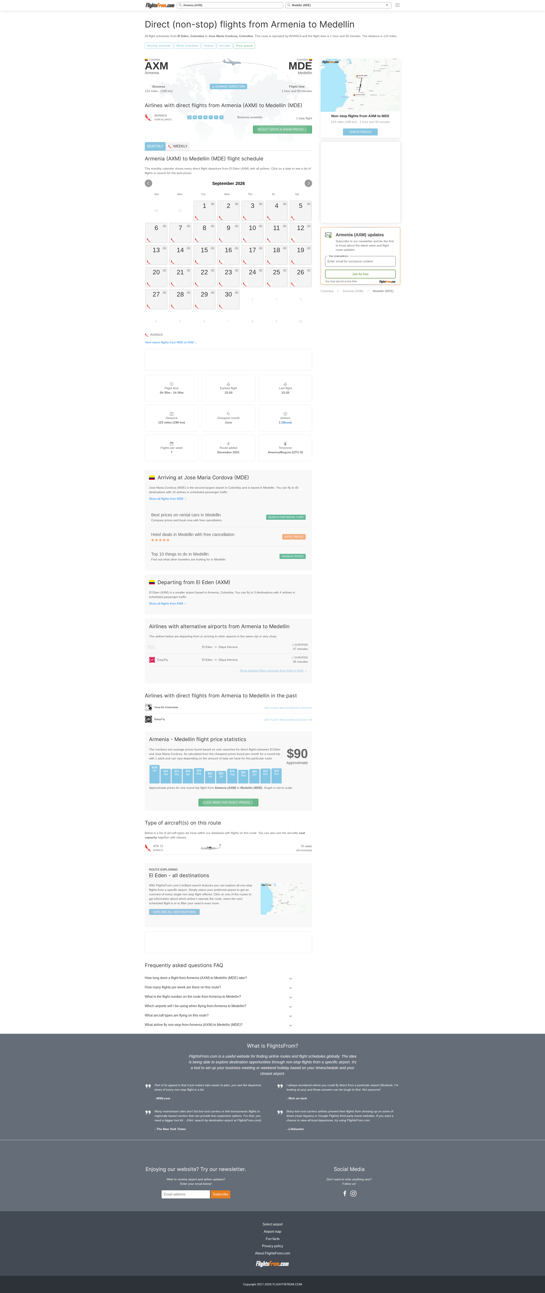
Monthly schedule (159, 45)
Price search (244, 45)
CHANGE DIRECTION (229, 86)
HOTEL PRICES (294, 536)
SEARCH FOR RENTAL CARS (286, 517)
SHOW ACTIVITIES (293, 556)
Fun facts (273, 1239)
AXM (156, 66)
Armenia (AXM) (353, 291)
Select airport (272, 1224)
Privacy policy (272, 1246)
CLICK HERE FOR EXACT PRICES (226, 802)
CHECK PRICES (360, 132)
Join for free (360, 274)
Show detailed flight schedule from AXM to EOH (272, 670)
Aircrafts (224, 45)
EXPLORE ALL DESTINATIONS (174, 912)
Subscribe (220, 1194)
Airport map (272, 1231)
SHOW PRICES (280, 129)
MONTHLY (155, 146)
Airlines (209, 45)
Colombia (327, 291)
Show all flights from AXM (166, 603)
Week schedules (187, 45)
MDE (300, 66)
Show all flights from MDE (166, 498)
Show (287, 422)
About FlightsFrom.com (272, 1253)
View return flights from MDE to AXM (170, 342)
